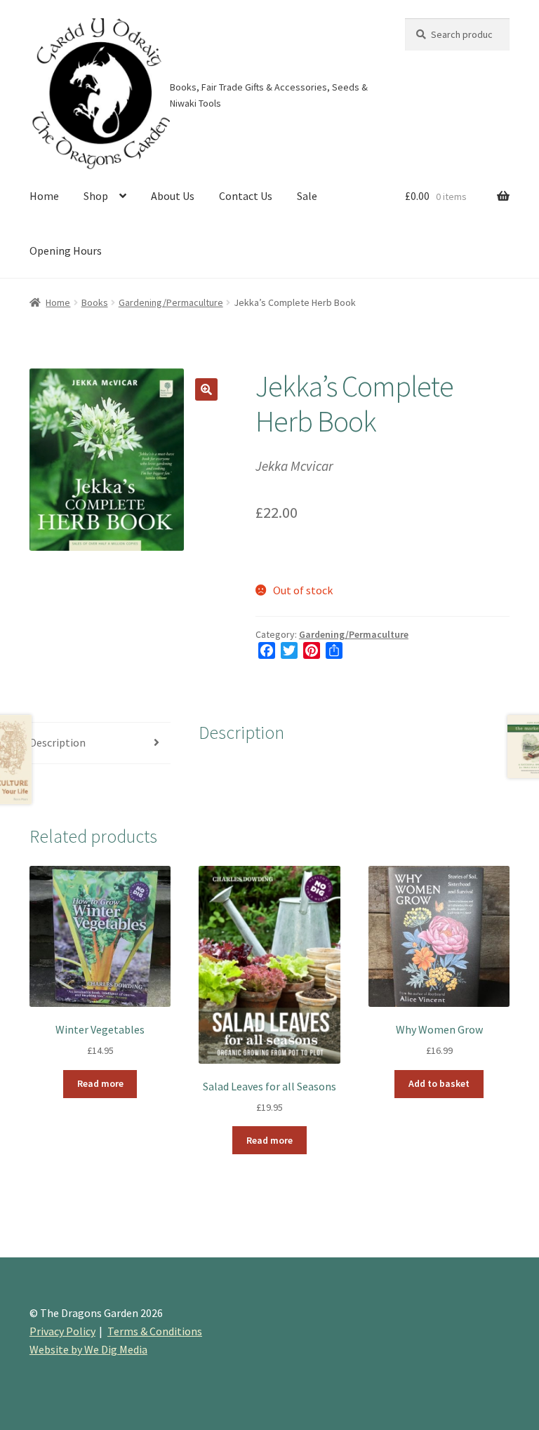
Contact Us (245, 196)
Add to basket (439, 1083)
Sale (307, 196)
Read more (100, 1083)
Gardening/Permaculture (171, 302)
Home (44, 196)
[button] (206, 389)
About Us (172, 196)
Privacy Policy (62, 1331)
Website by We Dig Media (88, 1349)
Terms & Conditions (154, 1331)
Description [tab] (57, 742)
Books (94, 302)
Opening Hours (65, 250)
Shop (96, 196)
